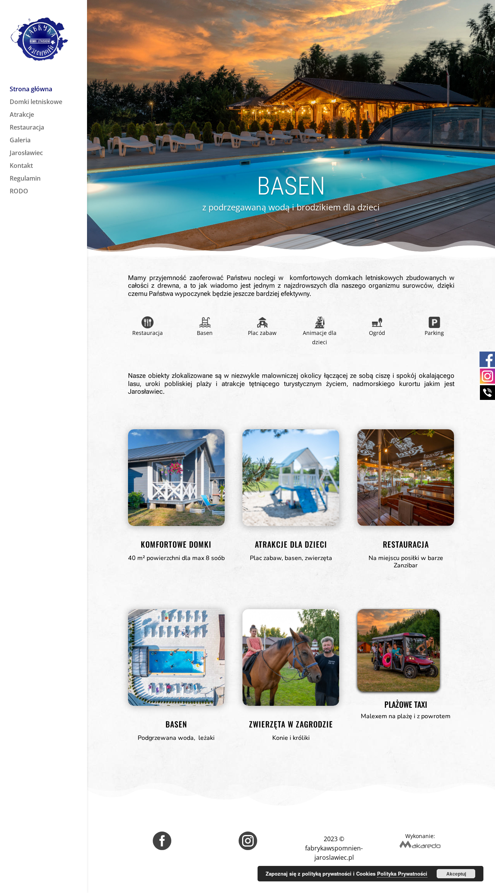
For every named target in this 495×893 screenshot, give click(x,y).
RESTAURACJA (406, 544)
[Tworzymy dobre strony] (420, 846)
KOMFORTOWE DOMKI (176, 544)
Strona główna (31, 89)
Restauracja (27, 128)
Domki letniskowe (36, 102)
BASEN (176, 724)
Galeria (20, 140)
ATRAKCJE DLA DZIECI (291, 544)
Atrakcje (22, 115)
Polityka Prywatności (402, 873)
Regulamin (25, 179)
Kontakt (21, 166)
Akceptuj (456, 873)
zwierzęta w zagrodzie (291, 724)
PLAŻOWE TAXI (405, 705)
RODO (19, 191)
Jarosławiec (26, 153)
